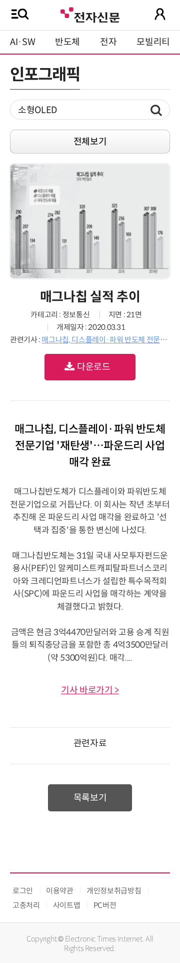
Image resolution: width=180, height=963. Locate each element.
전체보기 (90, 141)
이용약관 (60, 890)
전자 (108, 42)
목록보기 (90, 797)
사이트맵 (66, 905)
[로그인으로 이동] (160, 14)
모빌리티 (153, 42)
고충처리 (26, 905)
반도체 (67, 42)
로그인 (22, 890)
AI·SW (22, 42)
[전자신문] (90, 14)
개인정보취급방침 (113, 890)
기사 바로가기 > (90, 690)
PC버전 (105, 905)
